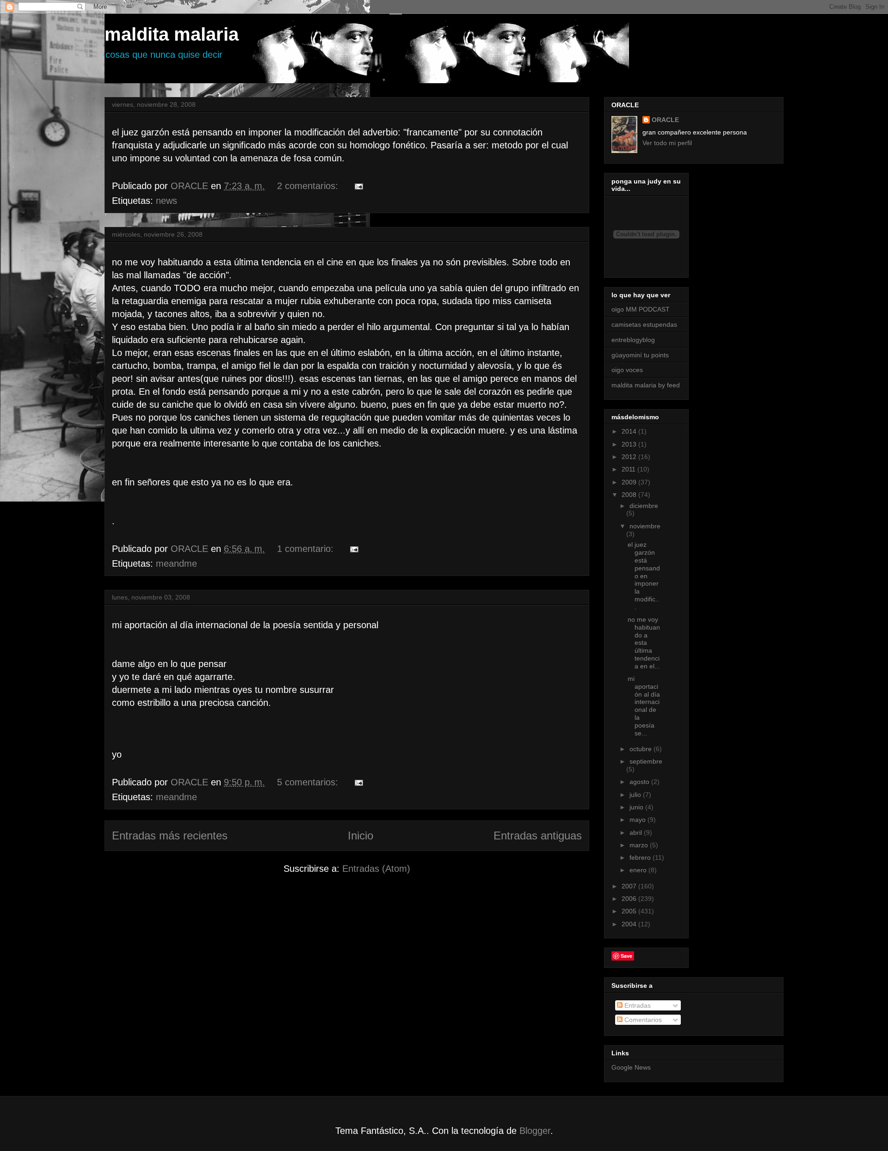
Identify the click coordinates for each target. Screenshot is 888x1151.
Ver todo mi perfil (667, 143)
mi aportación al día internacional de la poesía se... (644, 706)
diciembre (643, 505)
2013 (630, 444)
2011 (629, 469)
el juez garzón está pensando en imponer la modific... (644, 575)
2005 (630, 911)
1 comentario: (306, 549)
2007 (630, 886)
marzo (639, 845)
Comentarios (642, 1019)
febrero (641, 857)
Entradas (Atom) (376, 868)
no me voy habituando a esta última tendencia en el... (644, 643)
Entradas (637, 1005)
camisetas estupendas (644, 324)
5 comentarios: (309, 782)
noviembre (644, 526)
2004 (630, 924)
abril (636, 832)
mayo (638, 819)
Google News (631, 1067)
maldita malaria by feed (645, 385)
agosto (640, 781)
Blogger (534, 1131)
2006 (630, 898)
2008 (630, 494)
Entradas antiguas (537, 835)
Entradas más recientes (170, 835)
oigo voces (627, 369)
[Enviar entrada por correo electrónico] (358, 186)
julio (636, 794)
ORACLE (665, 119)
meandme (176, 563)
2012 (630, 456)
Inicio (360, 835)
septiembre (645, 761)
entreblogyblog (633, 339)
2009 (630, 482)
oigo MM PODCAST (640, 309)
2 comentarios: (309, 186)
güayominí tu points (640, 355)
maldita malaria (172, 34)
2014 (630, 431)
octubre (641, 749)
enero (638, 870)
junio (637, 807)
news (166, 201)
